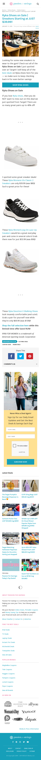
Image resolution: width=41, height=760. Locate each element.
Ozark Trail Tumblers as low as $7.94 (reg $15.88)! (30, 576)
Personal (5, 573)
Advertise (27, 619)
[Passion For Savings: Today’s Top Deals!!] (10, 565)
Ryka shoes (18, 95)
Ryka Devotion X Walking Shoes (23, 311)
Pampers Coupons (8, 678)
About (10, 748)
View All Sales (7, 655)
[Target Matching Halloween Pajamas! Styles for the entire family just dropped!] (10, 538)
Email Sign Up (28, 748)
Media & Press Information (29, 729)
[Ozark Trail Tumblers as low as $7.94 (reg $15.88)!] (30, 565)
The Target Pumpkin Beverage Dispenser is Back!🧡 (10, 497)
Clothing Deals (23, 341)
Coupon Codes (6, 344)
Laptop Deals (7, 638)
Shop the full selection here (15, 325)
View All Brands (7, 690)
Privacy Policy (21, 751)
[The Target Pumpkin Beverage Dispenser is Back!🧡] (10, 486)
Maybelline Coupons (9, 665)
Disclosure (10, 751)
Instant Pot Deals (8, 642)
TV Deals (5, 634)
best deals (7, 73)
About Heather (7, 619)
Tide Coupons (7, 669)
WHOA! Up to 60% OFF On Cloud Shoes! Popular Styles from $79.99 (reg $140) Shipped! (30, 523)
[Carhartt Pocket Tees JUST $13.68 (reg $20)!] (10, 510)
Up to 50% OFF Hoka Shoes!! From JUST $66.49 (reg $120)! (29, 549)
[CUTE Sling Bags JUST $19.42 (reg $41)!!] (30, 486)
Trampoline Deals (8, 651)
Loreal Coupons (7, 682)
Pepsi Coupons (7, 686)
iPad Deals (6, 630)
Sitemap (32, 751)
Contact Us (19, 619)
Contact (18, 748)
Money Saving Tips (12, 612)
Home (4, 10)
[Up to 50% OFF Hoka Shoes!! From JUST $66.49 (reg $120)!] (30, 538)
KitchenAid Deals (8, 646)
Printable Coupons (31, 610)
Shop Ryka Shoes (20, 85)
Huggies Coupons (8, 674)
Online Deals (11, 10)
